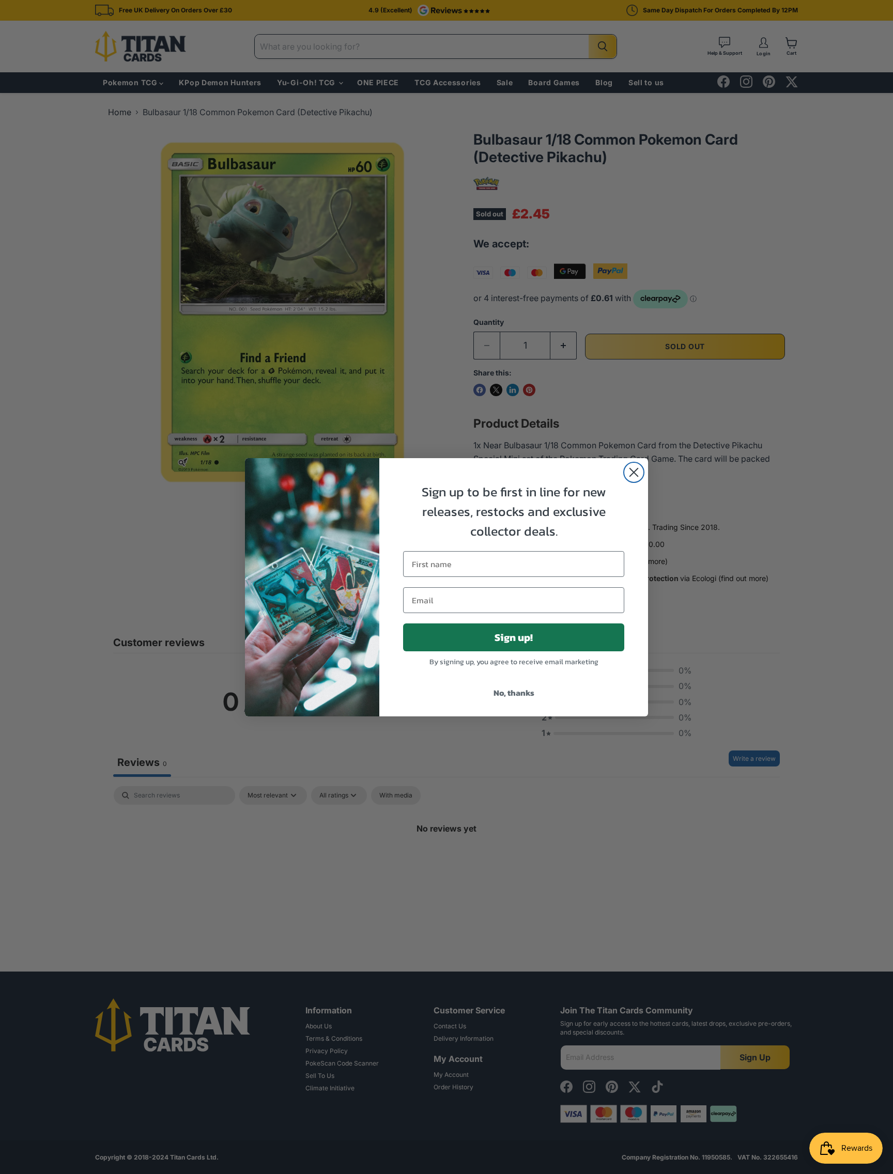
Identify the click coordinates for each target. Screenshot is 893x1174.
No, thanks (514, 692)
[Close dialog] (634, 472)
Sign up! (514, 637)
